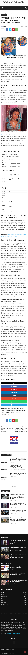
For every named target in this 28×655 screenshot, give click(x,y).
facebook (15, 386)
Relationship (4, 414)
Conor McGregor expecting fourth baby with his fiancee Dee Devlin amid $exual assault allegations (18, 459)
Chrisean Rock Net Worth (10, 410)
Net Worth (8, 412)
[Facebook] (7, 29)
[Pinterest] (13, 29)
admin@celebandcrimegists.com (14, 633)
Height (3, 412)
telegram (15, 404)
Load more (13, 526)
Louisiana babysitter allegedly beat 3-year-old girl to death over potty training (18, 542)
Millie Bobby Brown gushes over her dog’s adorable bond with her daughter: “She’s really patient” (18, 556)
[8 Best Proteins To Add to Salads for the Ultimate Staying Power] (5, 475)
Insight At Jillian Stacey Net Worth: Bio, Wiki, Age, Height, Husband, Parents (21, 430)
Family (23, 410)
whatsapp (15, 401)
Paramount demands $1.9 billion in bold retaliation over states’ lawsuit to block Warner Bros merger (18, 549)
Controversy (18, 410)
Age (6, 408)
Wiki (8, 414)
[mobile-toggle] (2, 8)
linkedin (15, 392)
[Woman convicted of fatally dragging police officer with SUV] (5, 582)
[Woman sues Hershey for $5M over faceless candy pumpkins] (5, 568)
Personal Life (17, 412)
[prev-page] (2, 480)
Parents (12, 412)
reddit (15, 398)
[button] (26, 8)
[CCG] (2, 26)
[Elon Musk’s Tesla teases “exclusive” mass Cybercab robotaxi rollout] (5, 512)
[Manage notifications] (25, 652)
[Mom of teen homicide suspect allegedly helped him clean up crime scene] (5, 505)
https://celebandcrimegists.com (14, 448)
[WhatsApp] (16, 29)
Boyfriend (22, 408)
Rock (2, 135)
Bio (18, 408)
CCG (5, 26)
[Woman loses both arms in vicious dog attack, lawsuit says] (5, 575)
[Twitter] (10, 29)
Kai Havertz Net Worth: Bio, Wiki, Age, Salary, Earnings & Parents (7, 430)
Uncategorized (7, 11)
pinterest (15, 389)
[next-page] (4, 480)
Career (3, 410)
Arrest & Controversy (12, 408)
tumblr (14, 395)
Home (2, 11)
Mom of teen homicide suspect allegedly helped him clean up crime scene (18, 504)
